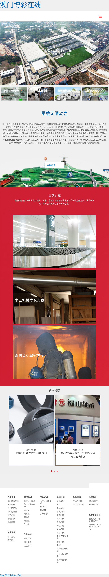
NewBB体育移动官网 (10, 575)
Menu (100, 16)
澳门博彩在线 (20, 5)
